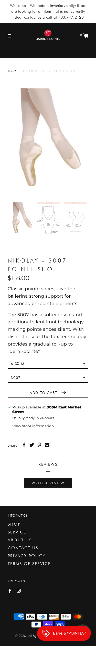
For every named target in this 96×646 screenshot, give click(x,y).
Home (13, 71)
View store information (33, 426)
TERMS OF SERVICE (29, 563)
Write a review (48, 483)
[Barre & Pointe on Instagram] (19, 590)
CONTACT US (23, 547)
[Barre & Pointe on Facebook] (10, 590)
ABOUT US (20, 540)
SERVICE (17, 532)
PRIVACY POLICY (27, 555)
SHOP (14, 524)
